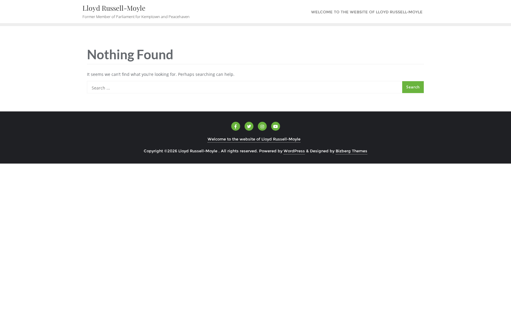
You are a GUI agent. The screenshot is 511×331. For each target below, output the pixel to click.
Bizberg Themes (351, 150)
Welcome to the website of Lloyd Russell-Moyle (254, 139)
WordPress (294, 150)
